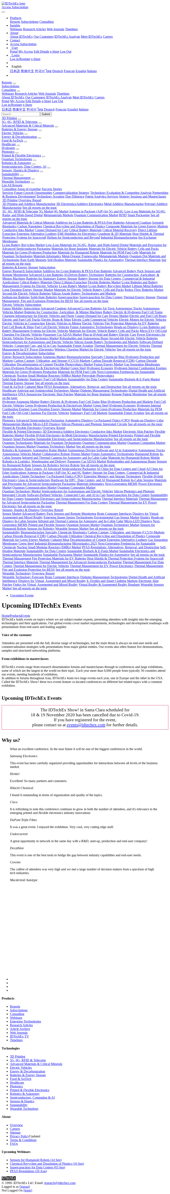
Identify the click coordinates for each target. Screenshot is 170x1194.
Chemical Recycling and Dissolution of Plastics (74, 226)
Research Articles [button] (26, 93)
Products (15, 615)
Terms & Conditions (23, 1140)
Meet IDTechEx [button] (83, 97)
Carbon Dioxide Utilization (65, 536)
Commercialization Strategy (71, 192)
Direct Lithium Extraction (70, 282)
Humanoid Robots (147, 454)
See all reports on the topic (39, 207)
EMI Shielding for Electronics (77, 234)
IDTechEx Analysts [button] (59, 97)
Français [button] (61, 109)
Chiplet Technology (33, 476)
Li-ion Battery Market (73, 286)
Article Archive (20, 1029)
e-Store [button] (46, 101)
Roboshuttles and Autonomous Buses (84, 338)
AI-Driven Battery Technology (84, 275)
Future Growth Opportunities (33, 192)
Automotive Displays (79, 420)
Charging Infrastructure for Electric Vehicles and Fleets (38, 316)
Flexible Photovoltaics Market (73, 364)
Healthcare (9, 144)
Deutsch (57, 71)
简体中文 (27, 71)
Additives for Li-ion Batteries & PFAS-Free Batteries (90, 222)
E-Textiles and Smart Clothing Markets (112, 581)
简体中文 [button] (19, 109)
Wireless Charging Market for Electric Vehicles (85, 349)
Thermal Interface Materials (143, 260)
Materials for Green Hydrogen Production (29, 252)
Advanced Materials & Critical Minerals (28, 125)
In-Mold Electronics (75, 435)
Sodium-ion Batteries (16, 297)
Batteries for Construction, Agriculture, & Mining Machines (63, 312)
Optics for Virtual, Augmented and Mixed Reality (45, 584)
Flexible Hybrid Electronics (43, 435)
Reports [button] (7, 82)
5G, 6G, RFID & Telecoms (20, 122)
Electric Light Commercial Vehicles (95, 319)
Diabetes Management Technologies (104, 390)
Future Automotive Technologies (91, 327)
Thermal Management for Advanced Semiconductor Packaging (80, 562)
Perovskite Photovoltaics (98, 375)
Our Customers (43, 36)
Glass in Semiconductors (34, 480)
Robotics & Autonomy (16, 163)
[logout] (24, 1186)
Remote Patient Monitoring (129, 394)
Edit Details (41, 51)
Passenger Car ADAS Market (62, 334)
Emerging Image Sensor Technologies (68, 517)
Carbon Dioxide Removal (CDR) (113, 360)
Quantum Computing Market (146, 443)
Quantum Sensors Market (19, 446)
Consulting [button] (9, 90)
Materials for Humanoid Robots (78, 252)
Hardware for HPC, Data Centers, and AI (78, 480)
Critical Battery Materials (85, 230)
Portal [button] (5, 101)
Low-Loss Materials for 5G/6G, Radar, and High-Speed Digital (87, 245)
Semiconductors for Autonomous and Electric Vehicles (37, 342)
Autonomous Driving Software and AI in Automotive (102, 450)
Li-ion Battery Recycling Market (23, 245)
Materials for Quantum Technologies (57, 443)
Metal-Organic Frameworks (80, 256)
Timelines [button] (63, 93)
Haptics (145, 517)
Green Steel (78, 368)
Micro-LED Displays (47, 424)
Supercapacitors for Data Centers (101, 297)
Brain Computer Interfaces (114, 513)
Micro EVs (147, 331)
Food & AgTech (12, 140)
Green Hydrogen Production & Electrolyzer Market (36, 368)
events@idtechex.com (86, 724)
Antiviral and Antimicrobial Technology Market (48, 390)
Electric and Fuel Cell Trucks (21, 319)
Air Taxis (108, 308)
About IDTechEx (21, 36)
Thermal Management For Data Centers (82, 502)
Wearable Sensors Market (72, 528)
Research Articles (34, 29)
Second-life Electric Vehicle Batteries (26, 293)
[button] (15, 18)
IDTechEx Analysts (67, 36)
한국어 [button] (31, 109)
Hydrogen (8, 148)
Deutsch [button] (49, 109)
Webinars (16, 29)
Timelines (71, 29)
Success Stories (52, 189)
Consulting (46, 21)
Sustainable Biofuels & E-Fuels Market (134, 379)
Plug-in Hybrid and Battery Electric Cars (109, 334)
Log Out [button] (57, 101)
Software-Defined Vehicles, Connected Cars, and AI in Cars (66, 495)
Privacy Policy (19, 1136)
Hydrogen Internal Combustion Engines (140, 368)
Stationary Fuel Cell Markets (48, 379)
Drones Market (119, 316)
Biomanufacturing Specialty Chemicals (92, 357)
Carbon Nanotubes (29, 226)
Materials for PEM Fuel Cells (119, 252)
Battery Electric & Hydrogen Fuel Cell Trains (133, 312)
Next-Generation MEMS (121, 484)
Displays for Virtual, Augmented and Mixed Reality (52, 581)
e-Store (54, 51)
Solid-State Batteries (43, 297)
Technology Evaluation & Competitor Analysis (121, 192)
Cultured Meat (33, 387)
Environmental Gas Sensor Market (116, 517)
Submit (46, 114)
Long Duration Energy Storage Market (27, 290)
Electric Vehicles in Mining (63, 323)
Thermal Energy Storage (139, 297)
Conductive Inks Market (18, 230)
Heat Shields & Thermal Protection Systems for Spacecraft (125, 558)
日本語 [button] (7, 109)
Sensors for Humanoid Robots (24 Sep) (36, 1160)
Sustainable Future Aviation (75, 345)
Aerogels (158, 222)
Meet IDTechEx (91, 36)
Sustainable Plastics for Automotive (101, 260)
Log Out (65, 51)
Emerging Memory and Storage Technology (112, 476)
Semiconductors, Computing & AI (32, 1097)
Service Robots (70, 465)
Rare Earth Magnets (33, 260)
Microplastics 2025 (84, 543)
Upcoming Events (22, 595)
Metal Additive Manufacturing (124, 204)
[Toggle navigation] (3, 12)
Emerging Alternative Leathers (37, 234)
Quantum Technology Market (55, 446)
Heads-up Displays (126, 327)
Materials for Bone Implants (69, 248)
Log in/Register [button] (12, 105)
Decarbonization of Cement (35, 364)
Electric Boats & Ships (56, 319)
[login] (27, 1190)
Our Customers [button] (35, 97)
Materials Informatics (47, 256)
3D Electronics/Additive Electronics (79, 204)
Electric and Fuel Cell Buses (147, 316)
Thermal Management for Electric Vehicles (122, 345)
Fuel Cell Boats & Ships (18, 327)
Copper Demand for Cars (51, 230)
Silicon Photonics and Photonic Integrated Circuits (94, 424)
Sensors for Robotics (45, 465)
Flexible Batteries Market (104, 282)
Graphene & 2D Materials (114, 234)
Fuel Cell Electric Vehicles (52, 327)
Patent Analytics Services (101, 196)
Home (6, 615)
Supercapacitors (68, 297)
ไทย (48, 71)
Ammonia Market (54, 357)
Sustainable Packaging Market (63, 554)
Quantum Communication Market (96, 215)
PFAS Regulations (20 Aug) (28, 1171)
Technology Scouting (50, 196)
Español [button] (72, 109)
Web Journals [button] (47, 93)
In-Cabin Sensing (142, 480)
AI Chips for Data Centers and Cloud (121, 469)
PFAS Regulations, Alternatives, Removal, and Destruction (82, 387)
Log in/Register (20, 59)
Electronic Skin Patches (57, 394)
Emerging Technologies (25, 1021)
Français (69, 71)
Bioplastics (9, 226)
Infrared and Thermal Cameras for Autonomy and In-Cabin (61, 457)
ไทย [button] (40, 109)
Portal (14, 51)
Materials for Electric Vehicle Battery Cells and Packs (124, 248)
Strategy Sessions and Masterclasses (142, 196)
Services (7, 192)
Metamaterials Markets (58, 215)
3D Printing (9, 118)
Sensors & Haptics (22, 1101)
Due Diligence (74, 196)
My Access (25, 51)
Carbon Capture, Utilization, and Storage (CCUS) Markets (52, 360)
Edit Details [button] (33, 101)
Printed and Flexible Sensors (47, 525)
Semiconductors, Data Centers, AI (24, 166)
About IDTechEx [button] (13, 97)
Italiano (92, 71)
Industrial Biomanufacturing (119, 237)
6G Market (61, 211)
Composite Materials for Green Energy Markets (137, 226)
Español (81, 71)
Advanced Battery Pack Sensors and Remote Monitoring (59, 513)
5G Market (46, 211)
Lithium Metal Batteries (147, 286)
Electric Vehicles (12, 133)
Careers (108, 36)
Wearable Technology (16, 181)
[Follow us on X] (89, 933)
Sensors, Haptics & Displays (20, 170)
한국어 (40, 71)
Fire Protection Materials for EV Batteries (132, 323)
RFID (123, 215)
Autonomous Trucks (128, 308)
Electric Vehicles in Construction (23, 323)
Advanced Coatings (138, 222)
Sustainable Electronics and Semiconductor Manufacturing (74, 439)
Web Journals (55, 29)
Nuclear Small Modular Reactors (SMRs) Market (49, 375)
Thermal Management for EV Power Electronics (101, 566)
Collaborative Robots (56, 454)
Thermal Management (16, 178)
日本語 (15, 71)
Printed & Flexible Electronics (21, 155)
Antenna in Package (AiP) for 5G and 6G (96, 211)
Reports (15, 21)
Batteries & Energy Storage (20, 129)
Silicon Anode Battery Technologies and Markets (84, 293)
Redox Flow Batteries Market (144, 290)
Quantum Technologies (17, 159)
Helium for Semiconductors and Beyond (73, 237)
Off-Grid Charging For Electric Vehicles (42, 413)
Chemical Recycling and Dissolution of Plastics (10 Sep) (47, 1163)
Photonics (8, 151)
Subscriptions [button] (10, 86)
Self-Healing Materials (62, 260)
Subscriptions (30, 21)
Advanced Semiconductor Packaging (40, 420)
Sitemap (15, 1132)
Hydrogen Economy (100, 368)
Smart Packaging (139, 215)
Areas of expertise (29, 189)
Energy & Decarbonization (19, 136)
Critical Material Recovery (119, 230)
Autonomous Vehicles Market (21, 454)
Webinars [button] (8, 93)
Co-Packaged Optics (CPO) (112, 420)
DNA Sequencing (30, 394)
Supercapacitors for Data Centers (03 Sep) (37, 1167)
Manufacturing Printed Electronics (111, 435)
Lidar (160, 420)
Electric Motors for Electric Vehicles (142, 319)
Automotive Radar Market (50, 450)
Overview (16, 1125)
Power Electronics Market (42, 338)
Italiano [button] (84, 109)
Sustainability (10, 174)
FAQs (14, 1143)
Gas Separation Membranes (142, 364)
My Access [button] (17, 101)
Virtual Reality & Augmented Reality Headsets (109, 584)
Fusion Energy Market (108, 364)
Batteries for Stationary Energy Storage (51, 278)
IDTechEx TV (19, 1036)
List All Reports (12, 185)
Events (25, 615)
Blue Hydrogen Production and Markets (127, 401)
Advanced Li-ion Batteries (46, 275)
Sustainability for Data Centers (88, 379)
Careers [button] (99, 97)
